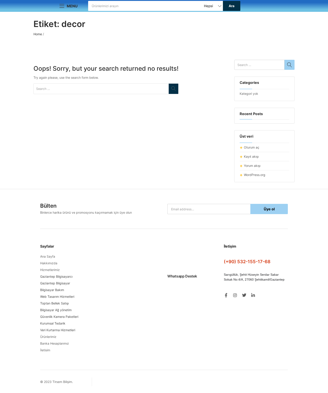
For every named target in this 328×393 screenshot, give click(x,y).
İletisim (45, 350)
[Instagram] (235, 295)
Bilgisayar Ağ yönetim (56, 310)
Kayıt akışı (251, 156)
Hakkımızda (48, 263)
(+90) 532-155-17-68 (247, 261)
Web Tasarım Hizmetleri (57, 296)
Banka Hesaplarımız (54, 343)
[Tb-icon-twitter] (244, 295)
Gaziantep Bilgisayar (55, 283)
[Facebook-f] (226, 295)
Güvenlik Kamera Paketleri (59, 317)
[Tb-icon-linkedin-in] (253, 295)
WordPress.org (254, 175)
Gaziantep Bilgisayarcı (56, 276)
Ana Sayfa (47, 256)
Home (37, 34)
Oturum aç (251, 147)
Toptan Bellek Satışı (54, 303)
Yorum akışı (252, 166)
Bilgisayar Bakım (52, 290)
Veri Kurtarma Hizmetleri (57, 330)
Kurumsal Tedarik (52, 323)
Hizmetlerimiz (50, 270)
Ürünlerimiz (48, 337)
